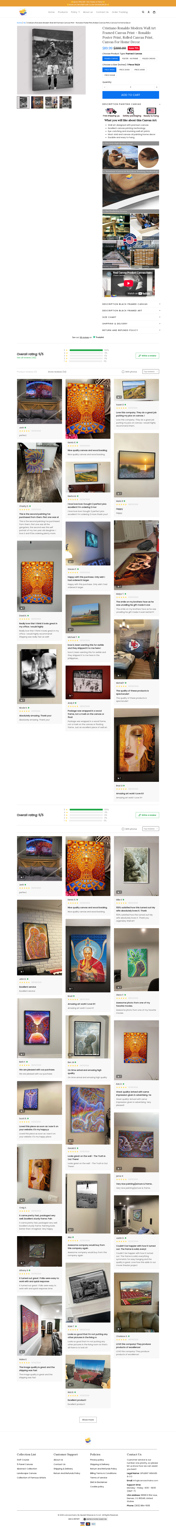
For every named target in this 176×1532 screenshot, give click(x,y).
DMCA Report (74, 1519)
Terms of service (98, 1477)
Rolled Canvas (148, 58)
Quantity (106, 82)
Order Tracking (120, 12)
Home (51, 12)
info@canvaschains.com (145, 1480)
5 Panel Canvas (25, 1464)
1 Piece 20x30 (124, 69)
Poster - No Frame (130, 58)
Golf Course (23, 1459)
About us (88, 12)
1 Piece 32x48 (109, 75)
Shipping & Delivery (63, 1468)
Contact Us (102, 12)
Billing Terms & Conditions (103, 1473)
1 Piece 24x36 (139, 69)
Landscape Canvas (27, 1473)
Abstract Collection (27, 1468)
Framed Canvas (134, 53)
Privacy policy (97, 1459)
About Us (58, 1459)
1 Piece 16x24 (133, 64)
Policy (74, 12)
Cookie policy (97, 1486)
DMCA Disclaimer (98, 1482)
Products (63, 12)
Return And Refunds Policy (67, 1473)
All (24, 23)
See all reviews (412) (26, 357)
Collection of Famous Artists (31, 1477)
